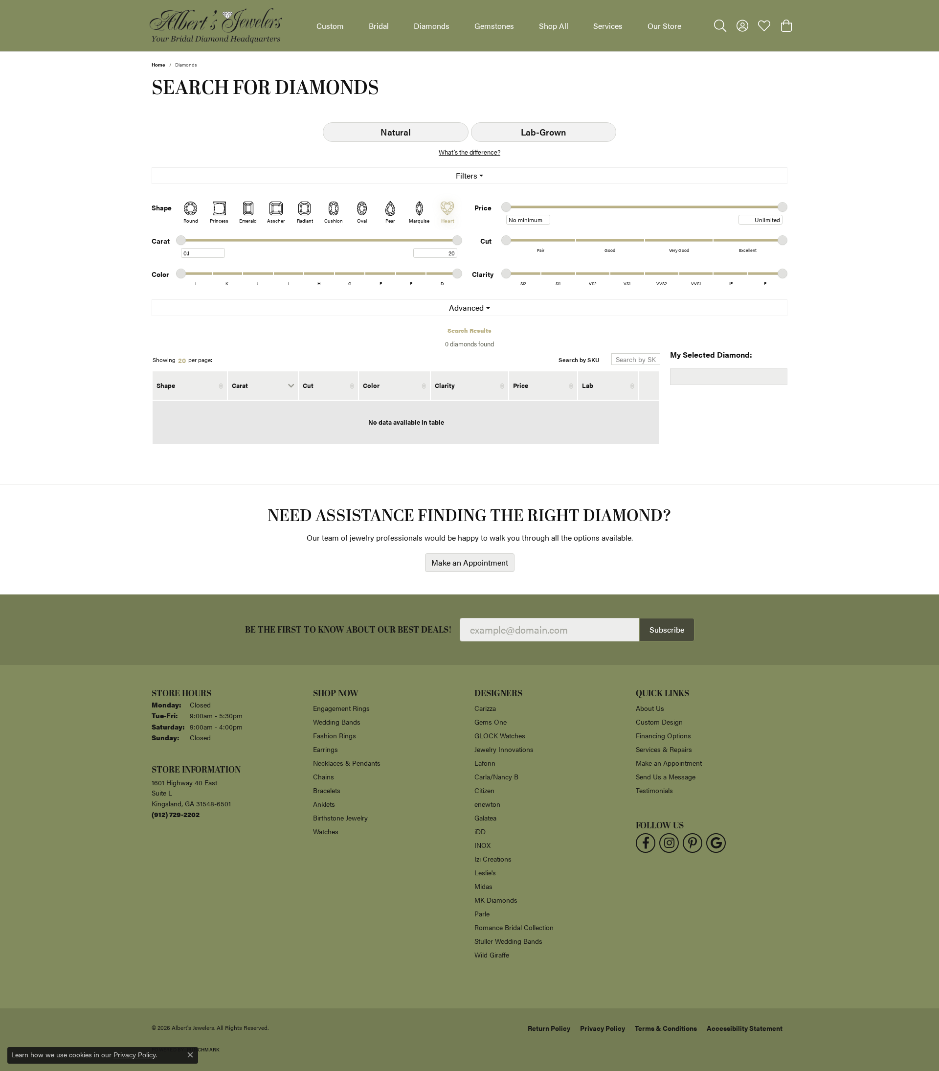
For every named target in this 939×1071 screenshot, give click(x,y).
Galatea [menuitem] (485, 817)
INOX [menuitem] (482, 845)
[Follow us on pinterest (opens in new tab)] (692, 843)
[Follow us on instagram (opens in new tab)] (669, 843)
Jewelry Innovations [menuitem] (504, 749)
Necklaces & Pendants (346, 763)
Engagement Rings (341, 708)
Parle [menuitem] (482, 913)
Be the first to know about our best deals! (348, 630)
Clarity (445, 385)
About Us (650, 708)
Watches (325, 831)
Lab (587, 385)
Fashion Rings (334, 735)
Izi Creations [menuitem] (493, 859)
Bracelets (326, 790)
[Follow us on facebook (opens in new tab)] (645, 843)
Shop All (553, 25)
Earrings (325, 749)
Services (608, 25)
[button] (720, 26)
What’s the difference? (469, 152)
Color (371, 385)
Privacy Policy (602, 1028)
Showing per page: (182, 360)
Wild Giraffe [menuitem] (491, 954)
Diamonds (431, 25)
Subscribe (666, 629)
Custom (330, 25)
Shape (165, 385)
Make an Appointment (469, 562)
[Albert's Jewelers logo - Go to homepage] (215, 25)
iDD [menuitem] (480, 831)
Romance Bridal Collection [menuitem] (514, 927)
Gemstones (494, 25)
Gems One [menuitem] (490, 722)
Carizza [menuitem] (485, 708)
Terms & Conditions (666, 1028)
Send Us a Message (665, 776)
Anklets (324, 804)
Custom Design (659, 722)
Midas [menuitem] (483, 886)
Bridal (379, 25)
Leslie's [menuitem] (485, 872)
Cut (308, 385)
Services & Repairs (664, 749)
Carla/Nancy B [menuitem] (496, 776)
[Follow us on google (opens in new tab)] (716, 843)
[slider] (506, 207)
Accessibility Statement (744, 1028)
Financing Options (663, 735)
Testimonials (654, 790)
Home (158, 64)
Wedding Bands (336, 722)
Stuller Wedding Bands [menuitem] (508, 941)
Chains (323, 776)
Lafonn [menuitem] (484, 763)
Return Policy (549, 1028)
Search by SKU (579, 360)
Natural (395, 132)
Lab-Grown (543, 132)
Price (520, 385)
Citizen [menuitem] (484, 790)
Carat (240, 385)
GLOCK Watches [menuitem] (499, 735)
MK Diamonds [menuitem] (495, 900)
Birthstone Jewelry (340, 817)
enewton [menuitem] (487, 804)
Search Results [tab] (469, 330)
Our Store (664, 25)
